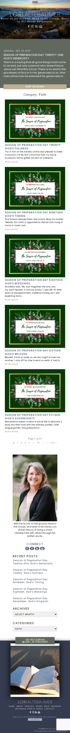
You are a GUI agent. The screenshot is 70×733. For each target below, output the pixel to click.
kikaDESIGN (62, 731)
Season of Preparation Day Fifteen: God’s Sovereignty (33, 416)
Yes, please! (35, 719)
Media (40, 709)
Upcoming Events (25, 709)
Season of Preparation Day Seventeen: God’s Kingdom (30, 600)
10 (38, 443)
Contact (50, 709)
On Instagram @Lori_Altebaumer (35, 641)
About (20, 706)
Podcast (29, 706)
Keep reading (35, 86)
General (9, 51)
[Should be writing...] (35, 670)
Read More (11, 161)
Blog (47, 706)
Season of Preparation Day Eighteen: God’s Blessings (30, 590)
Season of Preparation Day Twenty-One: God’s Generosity (33, 562)
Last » (54, 443)
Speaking (56, 706)
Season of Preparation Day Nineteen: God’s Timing (30, 581)
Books (39, 706)
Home (12, 706)
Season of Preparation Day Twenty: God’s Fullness (30, 571)
